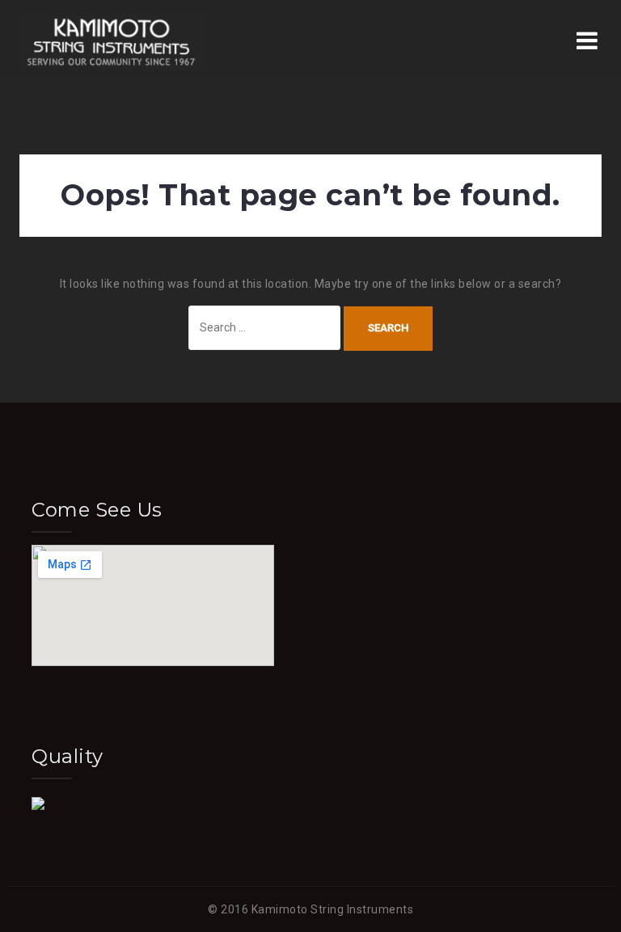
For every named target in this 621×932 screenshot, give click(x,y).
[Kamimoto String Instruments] (111, 39)
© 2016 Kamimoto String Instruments (310, 909)
